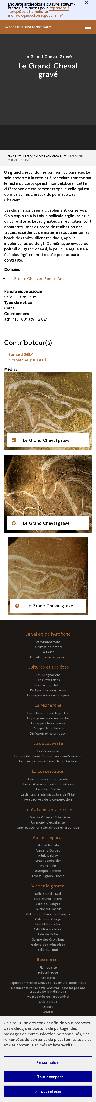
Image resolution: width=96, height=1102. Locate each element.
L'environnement (48, 641)
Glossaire (48, 977)
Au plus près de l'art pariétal (48, 996)
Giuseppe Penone (48, 870)
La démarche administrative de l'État (48, 794)
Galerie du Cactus (48, 909)
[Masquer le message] (86, 3)
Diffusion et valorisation (48, 733)
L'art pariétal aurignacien (48, 690)
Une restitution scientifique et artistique (48, 827)
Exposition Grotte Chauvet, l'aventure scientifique (48, 982)
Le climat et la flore (48, 647)
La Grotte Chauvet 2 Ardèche (48, 817)
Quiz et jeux (48, 1001)
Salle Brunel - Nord (48, 898)
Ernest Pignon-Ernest (48, 876)
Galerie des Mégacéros (48, 944)
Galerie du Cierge (48, 919)
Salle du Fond (48, 949)
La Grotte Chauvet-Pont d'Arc (28, 27)
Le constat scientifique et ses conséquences (48, 756)
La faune (48, 652)
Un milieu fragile (48, 789)
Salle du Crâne (48, 934)
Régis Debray (48, 855)
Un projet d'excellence (48, 822)
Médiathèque (48, 972)
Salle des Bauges (48, 903)
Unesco (48, 1006)
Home (12, 155)
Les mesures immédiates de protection (48, 761)
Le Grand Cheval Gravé (42, 155)
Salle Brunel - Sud (48, 893)
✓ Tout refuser (48, 1091)
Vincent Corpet (48, 850)
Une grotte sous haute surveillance (48, 784)
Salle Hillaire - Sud (20, 296)
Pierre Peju (48, 865)
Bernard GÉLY (20, 354)
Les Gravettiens (48, 680)
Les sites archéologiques (48, 657)
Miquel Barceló (48, 845)
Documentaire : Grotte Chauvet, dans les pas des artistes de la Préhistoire (48, 989)
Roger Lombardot (48, 860)
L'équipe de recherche (48, 728)
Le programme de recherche (48, 718)
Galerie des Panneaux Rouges (48, 914)
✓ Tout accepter (48, 1076)
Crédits (48, 1011)
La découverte (48, 751)
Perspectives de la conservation (48, 799)
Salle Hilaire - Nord (48, 929)
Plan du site (48, 967)
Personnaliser (48, 1062)
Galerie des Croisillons (48, 939)
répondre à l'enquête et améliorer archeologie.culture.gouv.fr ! (38, 11)
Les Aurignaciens (48, 675)
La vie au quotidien (48, 685)
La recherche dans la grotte (48, 713)
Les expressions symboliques (48, 695)
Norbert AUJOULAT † (27, 359)
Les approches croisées (48, 723)
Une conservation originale (48, 779)
